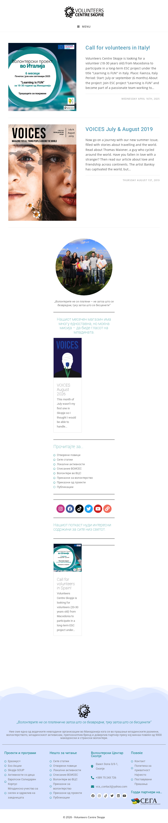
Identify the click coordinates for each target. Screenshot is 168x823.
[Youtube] (98, 509)
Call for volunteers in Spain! (66, 583)
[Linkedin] (118, 795)
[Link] (107, 509)
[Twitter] (89, 509)
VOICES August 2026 (63, 389)
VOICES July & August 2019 (119, 129)
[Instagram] (60, 509)
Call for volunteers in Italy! (118, 48)
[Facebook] (70, 509)
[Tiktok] (79, 509)
